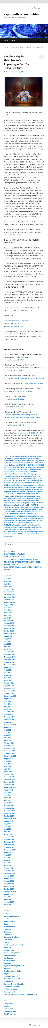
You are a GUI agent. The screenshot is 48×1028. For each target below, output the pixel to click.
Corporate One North (11, 937)
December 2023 (9, 657)
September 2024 (10, 633)
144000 (6, 913)
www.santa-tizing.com (11, 323)
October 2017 (9, 847)
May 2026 (7, 581)
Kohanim (30, 489)
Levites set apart (32, 491)
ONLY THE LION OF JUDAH (14, 554)
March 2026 (8, 586)
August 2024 (8, 636)
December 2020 (9, 748)
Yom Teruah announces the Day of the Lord (20, 994)
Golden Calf (19, 483)
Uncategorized (9, 992)
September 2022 (10, 696)
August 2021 (8, 727)
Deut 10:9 (36, 476)
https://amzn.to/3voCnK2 (15, 425)
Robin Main (25, 518)
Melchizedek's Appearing (12, 498)
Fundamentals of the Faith (14, 945)
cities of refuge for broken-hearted (29, 469)
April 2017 (7, 863)
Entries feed (8, 1009)
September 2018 (10, 818)
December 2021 (9, 717)
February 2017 (9, 868)
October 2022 (9, 693)
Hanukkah (7, 947)
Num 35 (30, 498)
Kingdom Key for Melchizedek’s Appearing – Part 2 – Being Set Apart (16, 62)
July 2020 (7, 761)
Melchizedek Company (32, 496)
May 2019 (7, 797)
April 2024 (7, 646)
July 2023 (7, 670)
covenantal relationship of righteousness (18, 476)
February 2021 (9, 743)
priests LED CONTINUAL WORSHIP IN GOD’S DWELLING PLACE (24, 510)
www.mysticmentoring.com (13, 326)
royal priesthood (20, 520)
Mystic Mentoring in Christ (14, 965)
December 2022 (9, 688)
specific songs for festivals (24, 525)
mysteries (7, 963)
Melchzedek (37, 456)
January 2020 (9, 777)
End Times (8, 939)
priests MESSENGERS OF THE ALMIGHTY (18, 514)
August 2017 (8, 852)
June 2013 (7, 897)
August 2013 (8, 894)
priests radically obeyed (34, 516)
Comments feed (10, 1011)
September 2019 (10, 787)
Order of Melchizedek (23, 500)
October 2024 (9, 631)
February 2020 (9, 774)
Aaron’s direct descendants (23, 463)
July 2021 (7, 730)
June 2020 (7, 764)
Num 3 (24, 498)
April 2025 (7, 615)
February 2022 (9, 711)
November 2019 (9, 782)
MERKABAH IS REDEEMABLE (15, 557)
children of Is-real (10, 469)
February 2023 (9, 683)
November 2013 (9, 886)
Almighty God (38, 463)
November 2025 (9, 597)
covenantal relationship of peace (28, 474)
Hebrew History (9, 950)
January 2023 (9, 685)
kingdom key (30, 487)
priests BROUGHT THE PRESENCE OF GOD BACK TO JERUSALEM (21, 506)
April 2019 (7, 800)
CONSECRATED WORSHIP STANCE (16, 472)
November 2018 (9, 813)
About (14, 40)
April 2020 (7, 769)
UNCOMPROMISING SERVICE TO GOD (17, 531)
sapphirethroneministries (21, 14)
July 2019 (7, 792)
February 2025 (9, 620)
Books (6, 924)
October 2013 (9, 889)
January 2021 (9, 745)
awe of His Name (10, 465)
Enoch (6, 942)
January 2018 (9, 839)
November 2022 (9, 691)
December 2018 (9, 811)
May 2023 (7, 675)
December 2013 (9, 883)
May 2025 (7, 612)
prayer (6, 973)
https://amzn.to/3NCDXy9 (15, 360)
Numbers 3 (37, 498)
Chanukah (7, 929)
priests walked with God (12, 518)
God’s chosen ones (36, 480)
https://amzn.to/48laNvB (15, 407)
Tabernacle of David (11, 986)
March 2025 (8, 618)
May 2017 (7, 860)
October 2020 (9, 753)
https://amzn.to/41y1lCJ (14, 370)
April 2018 (7, 831)
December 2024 (9, 625)
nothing (7, 968)
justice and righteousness (16, 487)
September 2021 (10, 725)
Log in (6, 1006)
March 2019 (8, 803)
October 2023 (9, 662)
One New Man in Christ (12, 458)
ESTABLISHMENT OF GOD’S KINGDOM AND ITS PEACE (23, 478)
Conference (8, 934)
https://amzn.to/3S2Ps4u (34, 383)
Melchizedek (19, 496)
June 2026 (7, 579)
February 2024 (9, 652)
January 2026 (9, 592)
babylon (7, 919)
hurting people (22, 485)
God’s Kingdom (9, 483)
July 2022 (7, 701)
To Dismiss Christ (10, 989)
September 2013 (10, 891)
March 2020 (8, 771)
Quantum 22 (8, 981)
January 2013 (9, 902)
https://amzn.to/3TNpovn (24, 391)
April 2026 (7, 584)
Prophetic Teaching (27, 458)
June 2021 (7, 732)
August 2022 (8, 698)
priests (22, 503)
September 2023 (10, 665)
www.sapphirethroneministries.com (16, 321)
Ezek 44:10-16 (24, 480)
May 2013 (7, 899)
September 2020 (10, 756)
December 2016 (9, 873)
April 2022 (7, 706)
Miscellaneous (9, 960)
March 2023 (8, 680)
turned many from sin (30, 529)
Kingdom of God (26, 456)
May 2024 (7, 644)
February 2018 (9, 837)
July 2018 (7, 823)
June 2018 (7, 826)
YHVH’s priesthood (35, 534)
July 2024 (7, 639)
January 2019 (9, 808)
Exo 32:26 (7, 480)
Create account (9, 1003)
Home (6, 40)
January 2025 (9, 623)
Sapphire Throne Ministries (24, 460)
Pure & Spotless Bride (12, 979)
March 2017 (8, 865)
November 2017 (9, 844)
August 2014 (8, 878)
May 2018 (7, 829)
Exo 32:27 (14, 480)
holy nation (12, 485)
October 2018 (9, 816)
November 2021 (9, 719)
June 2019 (7, 795)
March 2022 (8, 709)
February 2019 (9, 805)
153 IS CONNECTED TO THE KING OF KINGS (21, 559)
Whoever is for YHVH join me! (18, 534)
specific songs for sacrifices (28, 527)
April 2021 (7, 737)
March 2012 (8, 904)
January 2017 (9, 870)
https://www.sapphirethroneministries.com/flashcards (25, 378)
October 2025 (9, 599)
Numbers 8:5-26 (9, 500)
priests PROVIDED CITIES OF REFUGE (21, 515)
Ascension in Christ (11, 916)
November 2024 (9, 628)
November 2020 (9, 751)
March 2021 (8, 740)
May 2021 (7, 735)
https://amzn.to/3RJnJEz (15, 399)
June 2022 (7, 704)
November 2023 (9, 659)
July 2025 (7, 607)
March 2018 (8, 834)
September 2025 (10, 602)
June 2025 (7, 610)
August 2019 (8, 790)
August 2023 (8, 667)
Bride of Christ (15, 456)
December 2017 (9, 842)
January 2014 (9, 881)
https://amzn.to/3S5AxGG (29, 433)
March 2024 (8, 649)
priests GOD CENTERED (27, 509)
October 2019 (9, 784)
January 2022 (9, 714)
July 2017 (7, 855)
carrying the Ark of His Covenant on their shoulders (26, 467)
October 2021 (9, 722)
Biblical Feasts (9, 921)
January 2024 (9, 654)
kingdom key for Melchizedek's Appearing (23, 488)
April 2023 (7, 678)
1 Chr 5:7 (9, 463)
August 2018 (8, 821)
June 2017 (7, 857)
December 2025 (9, 594)
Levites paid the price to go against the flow (23, 490)
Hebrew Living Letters (12, 953)
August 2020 (8, 758)
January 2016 (9, 876)
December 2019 (9, 779)
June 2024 (7, 641)
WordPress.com (10, 1014)
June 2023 (7, 672)
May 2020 (7, 766)
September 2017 (10, 850)
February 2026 (9, 589)
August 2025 (8, 605)
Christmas (7, 932)
